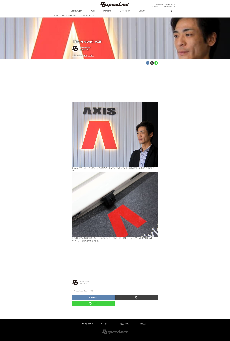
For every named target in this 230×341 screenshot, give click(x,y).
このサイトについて (86, 324)
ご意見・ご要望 (124, 324)
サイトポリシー (106, 324)
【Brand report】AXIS (87, 41)
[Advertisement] (115, 83)
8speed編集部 (85, 48)
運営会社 (143, 324)
